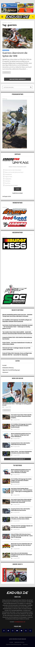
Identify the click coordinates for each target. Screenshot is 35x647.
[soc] (14, 304)
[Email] (21, 630)
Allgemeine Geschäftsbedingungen (11, 370)
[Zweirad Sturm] (14, 214)
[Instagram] (12, 630)
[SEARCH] (31, 87)
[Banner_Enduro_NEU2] (9, 4)
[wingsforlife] (14, 292)
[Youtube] (17, 630)
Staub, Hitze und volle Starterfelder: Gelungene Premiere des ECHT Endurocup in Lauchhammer (21, 554)
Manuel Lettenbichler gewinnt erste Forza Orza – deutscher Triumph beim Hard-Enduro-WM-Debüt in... (21, 435)
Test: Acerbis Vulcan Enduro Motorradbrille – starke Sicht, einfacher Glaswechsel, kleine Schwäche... (21, 416)
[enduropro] (14, 226)
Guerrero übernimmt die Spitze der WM (14, 54)
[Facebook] (4, 630)
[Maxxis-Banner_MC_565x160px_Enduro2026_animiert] (25, 9)
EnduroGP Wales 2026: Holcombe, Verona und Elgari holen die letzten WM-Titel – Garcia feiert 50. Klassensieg (21, 536)
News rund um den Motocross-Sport (14, 172)
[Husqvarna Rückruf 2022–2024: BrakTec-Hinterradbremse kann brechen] (6, 445)
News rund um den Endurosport (13, 170)
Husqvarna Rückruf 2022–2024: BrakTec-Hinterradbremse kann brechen (20, 443)
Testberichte (8, 178)
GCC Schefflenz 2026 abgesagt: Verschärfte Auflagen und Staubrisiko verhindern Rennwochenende (21, 425)
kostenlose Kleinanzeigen (11, 185)
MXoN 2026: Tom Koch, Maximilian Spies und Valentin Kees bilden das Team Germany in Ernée (21, 545)
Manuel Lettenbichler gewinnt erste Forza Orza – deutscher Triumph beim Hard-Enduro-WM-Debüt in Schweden (21, 471)
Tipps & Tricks (8, 176)
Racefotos (7, 183)
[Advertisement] (17, 267)
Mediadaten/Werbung (8, 367)
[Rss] (26, 630)
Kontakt (4, 365)
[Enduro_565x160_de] (25, 4)
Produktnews (8, 174)
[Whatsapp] (30, 630)
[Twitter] (8, 630)
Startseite (4, 22)
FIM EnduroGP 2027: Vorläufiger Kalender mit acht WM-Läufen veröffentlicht (21, 526)
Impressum (5, 372)
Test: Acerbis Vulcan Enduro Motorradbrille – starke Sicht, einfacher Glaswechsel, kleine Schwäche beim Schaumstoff (21, 501)
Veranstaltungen (6, 50)
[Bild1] (9, 9)
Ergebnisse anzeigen (17, 193)
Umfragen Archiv (6, 196)
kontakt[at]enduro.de (19, 621)
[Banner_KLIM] (14, 148)
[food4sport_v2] (14, 221)
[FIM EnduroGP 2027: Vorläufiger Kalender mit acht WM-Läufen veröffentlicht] (6, 528)
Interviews (7, 181)
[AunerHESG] (14, 249)
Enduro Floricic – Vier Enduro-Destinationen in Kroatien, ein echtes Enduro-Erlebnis (21, 452)
